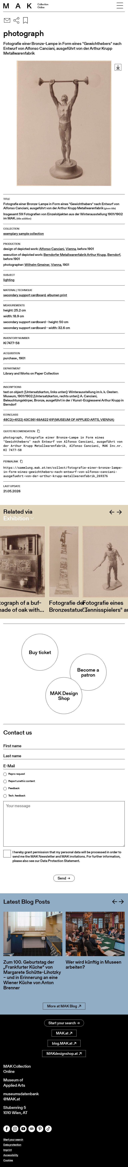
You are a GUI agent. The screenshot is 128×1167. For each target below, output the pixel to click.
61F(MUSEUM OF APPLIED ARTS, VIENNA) (81, 420)
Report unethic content (21, 781)
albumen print (57, 295)
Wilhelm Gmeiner (37, 265)
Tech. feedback (16, 795)
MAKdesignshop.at (62, 1053)
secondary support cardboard (24, 295)
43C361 (30, 420)
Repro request (16, 774)
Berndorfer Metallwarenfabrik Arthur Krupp (75, 255)
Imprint (7, 1150)
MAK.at (62, 1033)
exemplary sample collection (23, 234)
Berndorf (113, 255)
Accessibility (10, 1155)
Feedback (14, 788)
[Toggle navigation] (120, 6)
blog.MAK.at (62, 1043)
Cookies (8, 1160)
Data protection (12, 1145)
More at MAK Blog (62, 1006)
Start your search (62, 1023)
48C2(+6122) (13, 420)
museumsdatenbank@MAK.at (21, 1096)
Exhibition (16, 518)
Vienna (71, 249)
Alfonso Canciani (51, 249)
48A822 (42, 420)
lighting (8, 280)
